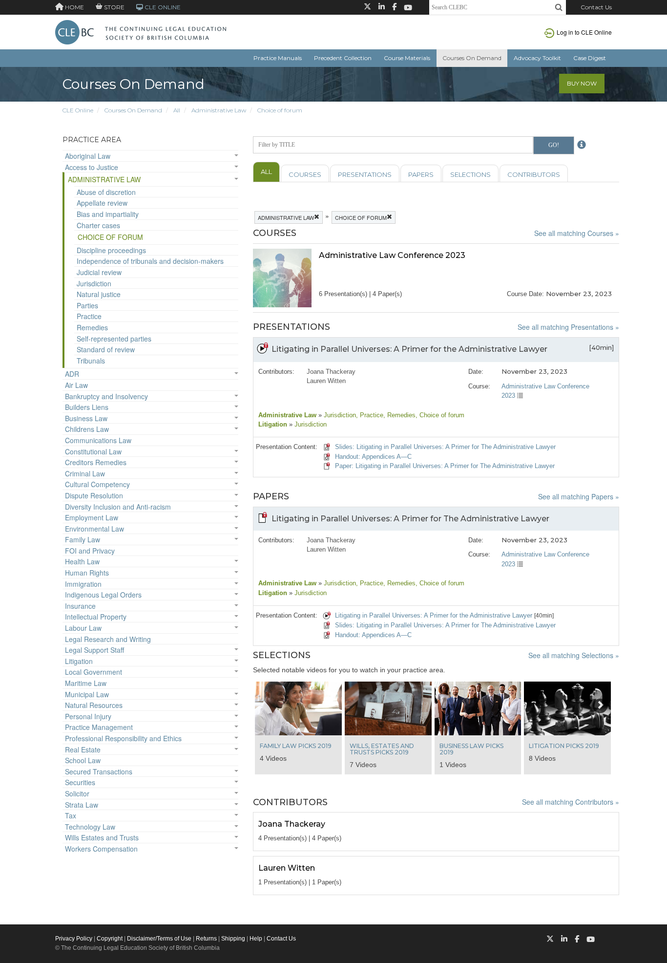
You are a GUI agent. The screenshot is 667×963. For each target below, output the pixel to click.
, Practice (369, 415)
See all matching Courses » (576, 233)
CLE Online (78, 110)
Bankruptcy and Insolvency (106, 396)
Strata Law (81, 805)
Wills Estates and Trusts (102, 837)
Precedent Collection (343, 58)
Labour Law (83, 628)
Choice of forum (279, 110)
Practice (89, 316)
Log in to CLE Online (584, 32)
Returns (206, 938)
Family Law (82, 539)
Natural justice (99, 294)
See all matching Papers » (578, 496)
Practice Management (99, 727)
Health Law (82, 561)
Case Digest (589, 58)
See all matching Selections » (573, 655)
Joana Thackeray (331, 371)
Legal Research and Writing (108, 639)
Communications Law (98, 440)
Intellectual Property (95, 616)
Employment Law (91, 517)
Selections (470, 174)
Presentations (365, 174)
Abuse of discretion (106, 192)
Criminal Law (85, 473)
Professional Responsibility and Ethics (123, 738)
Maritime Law (85, 683)
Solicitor (77, 793)
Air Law (76, 385)
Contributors (533, 174)
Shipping (233, 938)
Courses (305, 174)
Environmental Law (94, 529)
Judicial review (99, 272)
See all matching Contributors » (570, 802)
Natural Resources (94, 705)
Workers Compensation (101, 849)
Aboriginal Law (87, 156)
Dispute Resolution (94, 495)
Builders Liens (86, 407)
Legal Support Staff (94, 650)
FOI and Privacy (90, 551)
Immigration (83, 584)
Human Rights (87, 573)
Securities (80, 782)
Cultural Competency (97, 484)
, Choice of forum (440, 415)
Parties (87, 305)
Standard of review (106, 349)
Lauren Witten (326, 381)
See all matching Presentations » (568, 327)
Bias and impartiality (108, 214)
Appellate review (102, 203)
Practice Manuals (277, 58)
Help (256, 938)
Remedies (92, 327)
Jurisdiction (94, 283)
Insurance (80, 606)
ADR (72, 374)
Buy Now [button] (582, 83)
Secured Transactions (98, 771)
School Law (83, 760)
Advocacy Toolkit (537, 58)
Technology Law (90, 827)
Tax (70, 815)
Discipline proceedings (111, 250)
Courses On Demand (471, 58)
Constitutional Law (93, 451)
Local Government (93, 672)
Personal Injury (88, 716)
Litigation (79, 661)
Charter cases (98, 225)
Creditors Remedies (95, 462)
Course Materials (407, 58)
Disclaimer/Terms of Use (159, 938)
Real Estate (83, 749)
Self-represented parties (114, 338)
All (176, 110)
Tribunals (91, 360)
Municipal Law (87, 694)
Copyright (110, 938)
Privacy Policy (73, 938)
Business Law (86, 418)
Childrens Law (87, 429)
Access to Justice (91, 167)
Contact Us (596, 7)
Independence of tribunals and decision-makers (150, 261)
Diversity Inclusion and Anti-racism (118, 507)
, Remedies (399, 415)
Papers (421, 174)
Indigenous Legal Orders (103, 594)
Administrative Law (218, 110)
